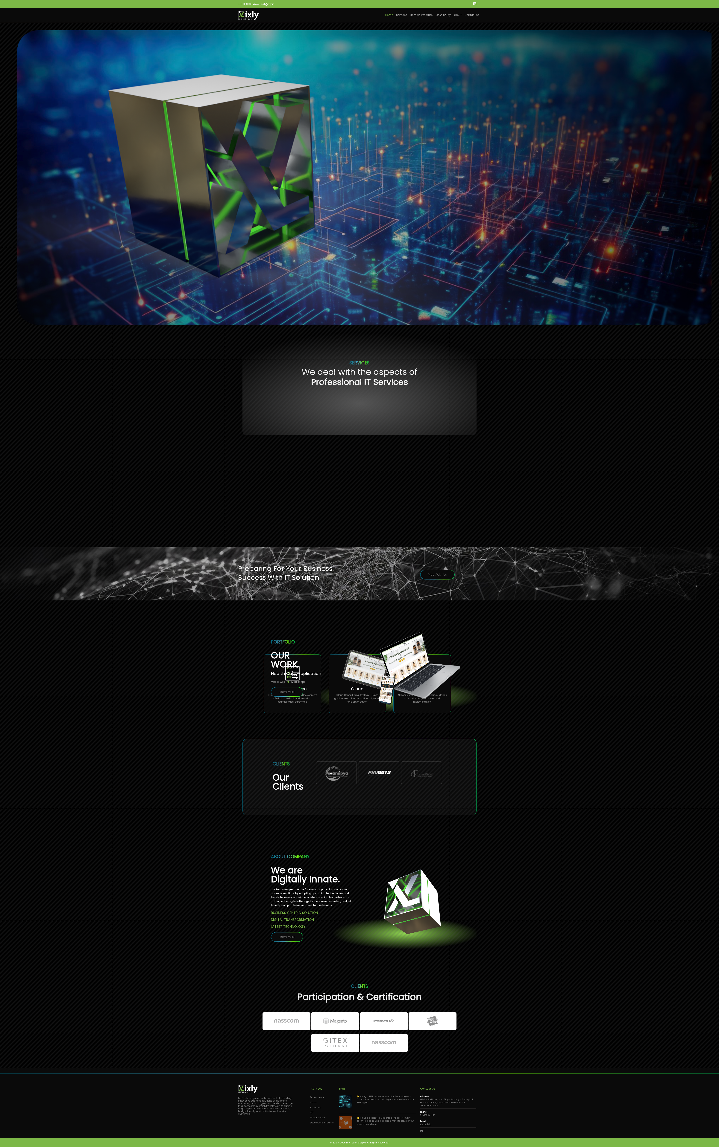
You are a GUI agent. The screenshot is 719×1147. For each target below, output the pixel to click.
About (458, 15)
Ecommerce (317, 1097)
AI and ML (315, 1107)
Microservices (318, 1117)
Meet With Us (437, 574)
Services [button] (401, 15)
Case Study (443, 15)
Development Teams (322, 1122)
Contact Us (472, 15)
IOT (312, 1112)
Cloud (313, 1102)
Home (389, 15)
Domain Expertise (421, 15)
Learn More (287, 692)
